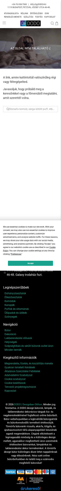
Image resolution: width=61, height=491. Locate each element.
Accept (30, 263)
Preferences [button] (16, 254)
